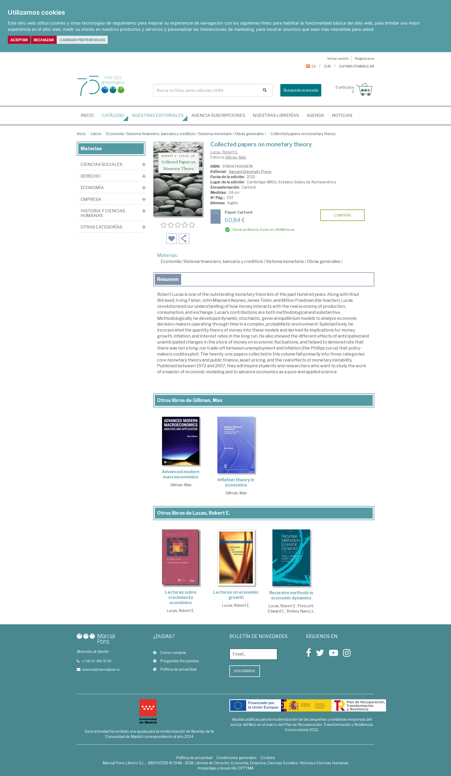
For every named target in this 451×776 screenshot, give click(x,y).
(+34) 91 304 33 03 (96, 661)
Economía (115, 133)
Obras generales (249, 133)
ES (314, 66)
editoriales (157, 115)
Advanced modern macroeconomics (180, 474)
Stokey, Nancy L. (301, 611)
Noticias (342, 115)
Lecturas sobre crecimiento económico (181, 597)
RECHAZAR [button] (44, 40)
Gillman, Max (235, 157)
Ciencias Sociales (101, 164)
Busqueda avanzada (300, 90)
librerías (276, 115)
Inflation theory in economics (236, 482)
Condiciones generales (236, 757)
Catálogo (113, 115)
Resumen (168, 279)
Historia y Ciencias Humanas (103, 213)
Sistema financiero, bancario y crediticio (161, 133)
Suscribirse (245, 671)
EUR (327, 66)
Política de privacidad (178, 669)
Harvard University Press (250, 171)
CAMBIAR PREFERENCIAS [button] (82, 40)
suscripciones (218, 115)
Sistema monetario (215, 133)
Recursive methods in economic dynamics (291, 595)
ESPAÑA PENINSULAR (356, 66)
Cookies (267, 757)
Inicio (89, 115)
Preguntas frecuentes (179, 661)
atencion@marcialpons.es (101, 669)
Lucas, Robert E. (224, 152)
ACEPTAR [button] (19, 40)
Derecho (90, 176)
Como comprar (173, 652)
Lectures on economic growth (236, 595)
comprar (342, 215)
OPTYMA (246, 768)
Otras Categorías (101, 227)
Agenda (315, 115)
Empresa (91, 199)
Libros (96, 133)
